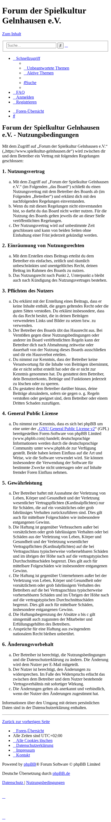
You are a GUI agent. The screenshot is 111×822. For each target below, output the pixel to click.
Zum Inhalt (11, 34)
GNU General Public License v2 (67, 428)
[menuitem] (46, 68)
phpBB (30, 764)
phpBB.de (61, 773)
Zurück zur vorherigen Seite (26, 721)
